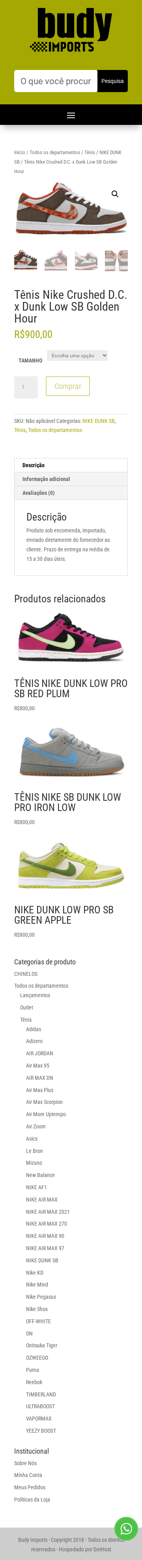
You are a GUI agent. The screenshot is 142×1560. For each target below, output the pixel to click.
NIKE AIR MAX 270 (46, 1223)
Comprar (67, 386)
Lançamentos (35, 995)
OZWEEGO (37, 1357)
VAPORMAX (39, 1418)
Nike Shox (37, 1309)
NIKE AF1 (36, 1187)
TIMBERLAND (41, 1394)
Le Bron (34, 1151)
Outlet (26, 1007)
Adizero (34, 1041)
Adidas (33, 1029)
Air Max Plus (39, 1090)
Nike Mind (37, 1284)
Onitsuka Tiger (41, 1345)
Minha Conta (28, 1475)
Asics (31, 1139)
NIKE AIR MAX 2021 (48, 1212)
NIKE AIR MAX (42, 1199)
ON (29, 1333)
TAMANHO (30, 360)
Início (19, 152)
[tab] (71, 465)
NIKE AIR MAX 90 (45, 1236)
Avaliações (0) (38, 493)
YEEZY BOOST (41, 1431)
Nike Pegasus (41, 1297)
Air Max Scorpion (44, 1102)
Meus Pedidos (29, 1487)
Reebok (34, 1382)
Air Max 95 (37, 1065)
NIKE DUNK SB (98, 421)
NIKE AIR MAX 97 (45, 1248)
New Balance (40, 1175)
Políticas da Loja (32, 1499)
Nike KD (34, 1273)
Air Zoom (36, 1126)
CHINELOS (25, 974)
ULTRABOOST (40, 1406)
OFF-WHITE (38, 1321)
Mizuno (34, 1163)
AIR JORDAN (39, 1053)
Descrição (33, 465)
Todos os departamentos (55, 152)
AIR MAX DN (39, 1078)
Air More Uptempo (46, 1114)
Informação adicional (46, 479)
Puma (32, 1370)
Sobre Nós (25, 1463)
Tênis (89, 152)
